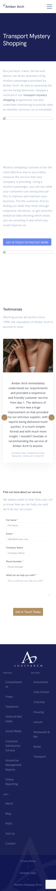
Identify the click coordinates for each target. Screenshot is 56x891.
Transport (39, 756)
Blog (8, 813)
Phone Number (14, 561)
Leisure (37, 722)
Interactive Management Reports (13, 765)
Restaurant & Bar (41, 734)
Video (9, 696)
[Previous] (4, 417)
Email (10, 533)
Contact (10, 843)
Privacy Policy (28, 861)
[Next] (52, 417)
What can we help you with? (21, 575)
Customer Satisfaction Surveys (12, 746)
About (9, 803)
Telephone (11, 706)
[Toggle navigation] (49, 6)
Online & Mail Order (13, 719)
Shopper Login (28, 872)
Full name (12, 520)
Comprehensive (13, 684)
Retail (37, 746)
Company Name (14, 547)
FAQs (8, 823)
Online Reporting (11, 782)
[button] (27, 242)
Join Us (10, 833)
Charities (39, 702)
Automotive (40, 682)
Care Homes (41, 692)
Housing (38, 712)
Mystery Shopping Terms (28, 884)
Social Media (13, 731)
